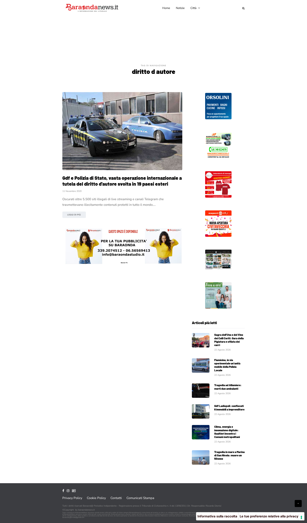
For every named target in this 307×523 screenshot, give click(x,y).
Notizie (180, 8)
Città (193, 8)
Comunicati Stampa (140, 498)
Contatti (116, 498)
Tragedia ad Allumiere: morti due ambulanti (227, 386)
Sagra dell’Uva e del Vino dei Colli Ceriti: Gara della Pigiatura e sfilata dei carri (229, 339)
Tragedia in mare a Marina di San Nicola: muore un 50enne (229, 455)
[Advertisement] (153, 40)
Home (166, 8)
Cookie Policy (96, 498)
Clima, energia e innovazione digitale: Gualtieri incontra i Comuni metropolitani (227, 431)
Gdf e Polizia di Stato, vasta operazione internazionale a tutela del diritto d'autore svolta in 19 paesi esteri (122, 181)
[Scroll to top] (298, 503)
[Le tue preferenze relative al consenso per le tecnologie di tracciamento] (301, 517)
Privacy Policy (72, 498)
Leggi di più (74, 214)
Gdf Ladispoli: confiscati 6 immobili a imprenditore (229, 407)
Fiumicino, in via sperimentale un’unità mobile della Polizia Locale (227, 365)
